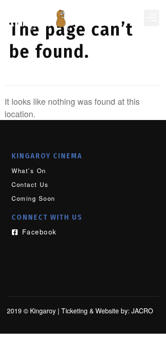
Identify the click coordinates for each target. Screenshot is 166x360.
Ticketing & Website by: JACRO (107, 310)
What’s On (29, 170)
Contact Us (30, 184)
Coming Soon (33, 198)
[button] (151, 18)
